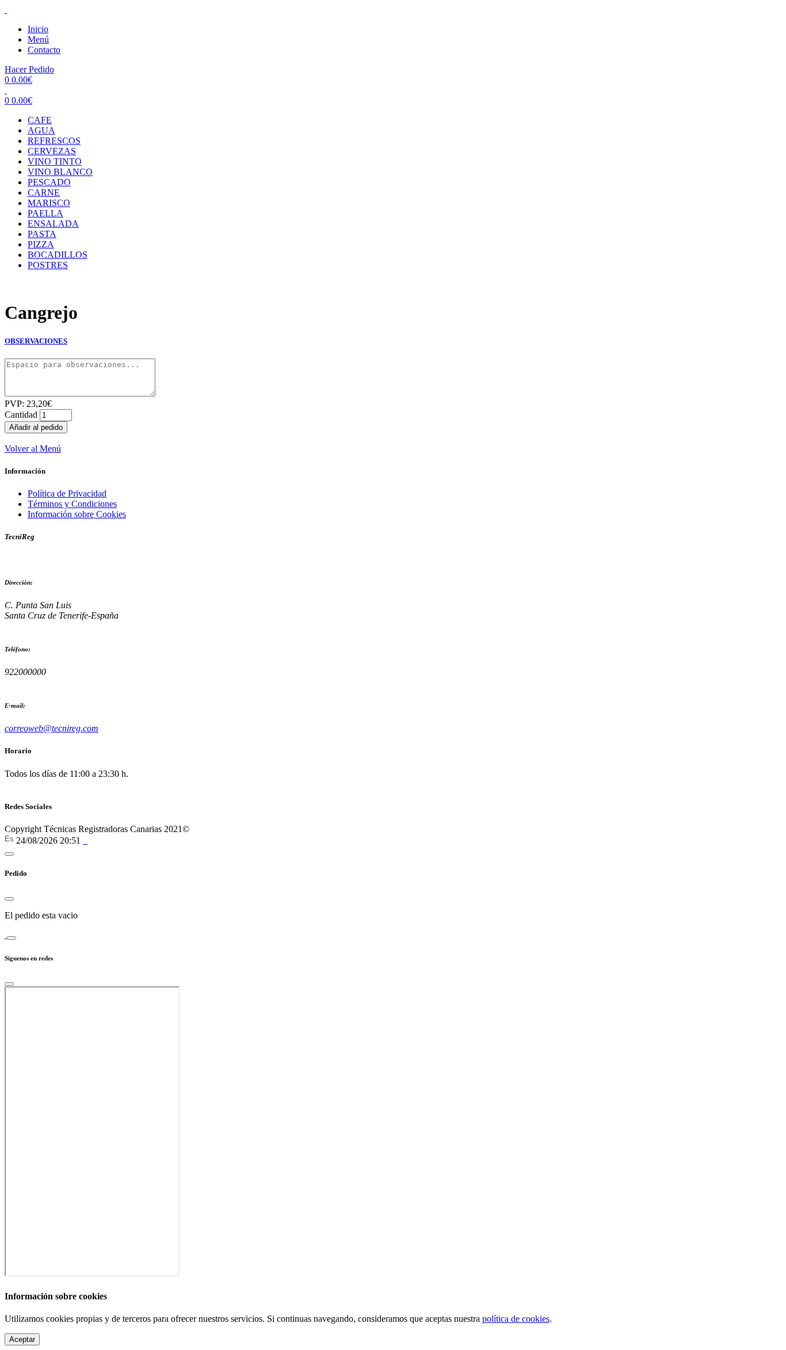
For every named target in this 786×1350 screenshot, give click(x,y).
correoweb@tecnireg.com (51, 728)
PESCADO (49, 182)
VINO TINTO (55, 161)
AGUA (41, 130)
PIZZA (41, 244)
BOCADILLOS (57, 255)
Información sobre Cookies (77, 514)
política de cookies (516, 1319)
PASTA (42, 234)
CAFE (40, 120)
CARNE (44, 192)
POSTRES (48, 265)
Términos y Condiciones (72, 504)
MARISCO (49, 203)
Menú (38, 39)
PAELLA (45, 213)
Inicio (38, 29)
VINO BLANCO (60, 172)
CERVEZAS (52, 151)
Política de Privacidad (67, 493)
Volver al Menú (33, 448)
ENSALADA (53, 223)
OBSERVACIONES (36, 341)
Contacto (44, 50)
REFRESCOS (54, 141)
